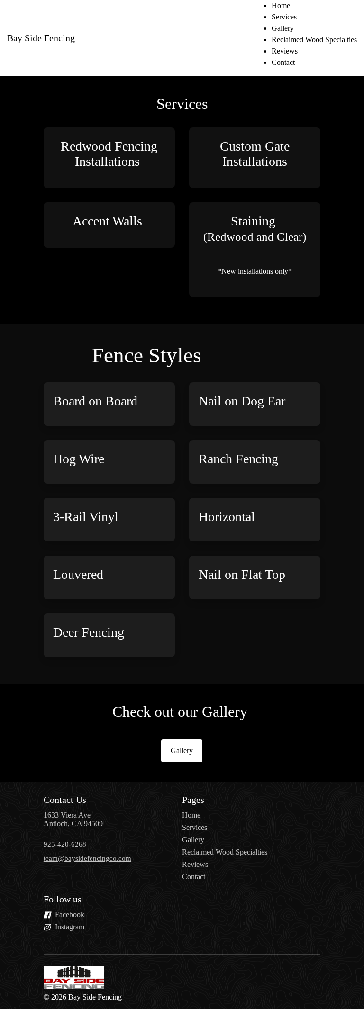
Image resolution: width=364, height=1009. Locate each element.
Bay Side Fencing (41, 38)
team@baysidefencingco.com (87, 858)
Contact (283, 62)
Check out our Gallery (181, 711)
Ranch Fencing (240, 458)
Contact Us (65, 799)
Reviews (285, 51)
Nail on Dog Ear (242, 401)
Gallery (283, 28)
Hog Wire (78, 458)
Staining (254, 228)
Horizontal (228, 516)
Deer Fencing (88, 632)
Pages (193, 799)
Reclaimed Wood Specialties (314, 40)
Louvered (78, 574)
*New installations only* (255, 271)
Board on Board (95, 401)
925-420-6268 (65, 844)
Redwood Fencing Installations (109, 154)
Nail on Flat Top (242, 574)
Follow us (63, 899)
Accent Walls (109, 221)
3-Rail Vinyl (85, 516)
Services (284, 17)
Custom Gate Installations (255, 154)
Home (281, 5)
